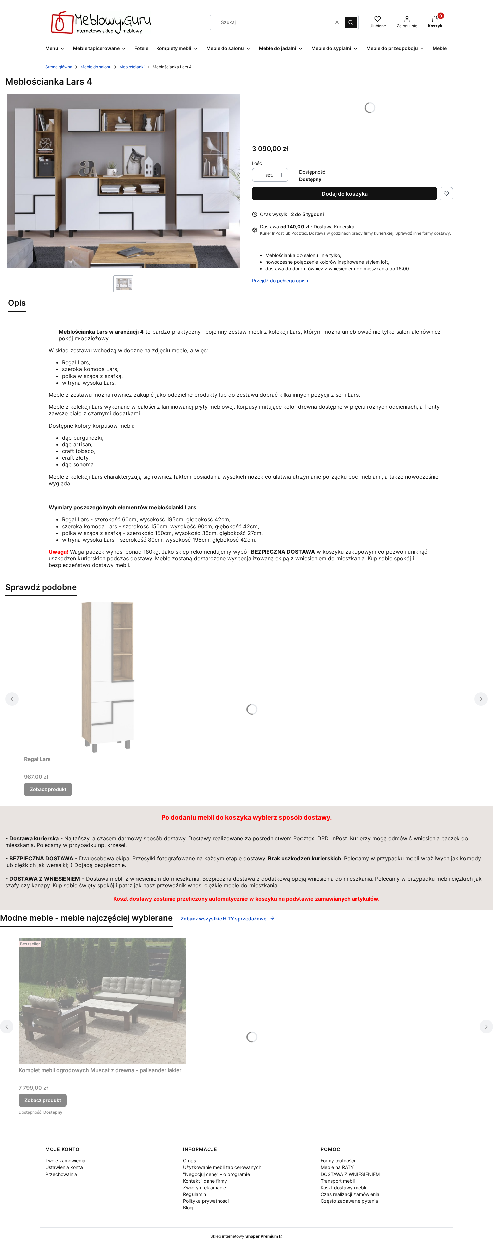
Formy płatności (338, 1160)
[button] (351, 22)
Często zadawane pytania (349, 1201)
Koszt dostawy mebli (343, 1187)
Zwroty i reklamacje (204, 1187)
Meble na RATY (337, 1167)
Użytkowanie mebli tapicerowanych (222, 1167)
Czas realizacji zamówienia (350, 1194)
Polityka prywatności (206, 1201)
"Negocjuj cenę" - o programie (216, 1174)
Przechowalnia (61, 1174)
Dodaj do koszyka (345, 193)
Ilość (257, 163)
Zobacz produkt (48, 789)
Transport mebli (338, 1181)
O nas (189, 1160)
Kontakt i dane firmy (205, 1181)
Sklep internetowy (244, 1236)
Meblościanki (132, 66)
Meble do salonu (95, 66)
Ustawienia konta (64, 1167)
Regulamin (194, 1194)
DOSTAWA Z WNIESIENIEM (350, 1174)
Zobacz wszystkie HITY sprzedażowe (223, 919)
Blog (188, 1207)
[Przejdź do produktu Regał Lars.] (108, 677)
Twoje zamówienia (65, 1160)
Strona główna (58, 66)
